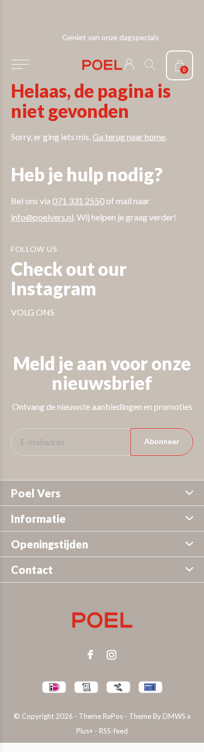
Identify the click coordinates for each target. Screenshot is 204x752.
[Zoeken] (150, 64)
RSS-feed (113, 730)
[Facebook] (90, 655)
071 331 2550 (78, 200)
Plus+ (84, 730)
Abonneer (162, 441)
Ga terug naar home (128, 136)
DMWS (174, 716)
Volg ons (32, 312)
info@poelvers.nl (42, 217)
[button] (20, 64)
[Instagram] (111, 655)
